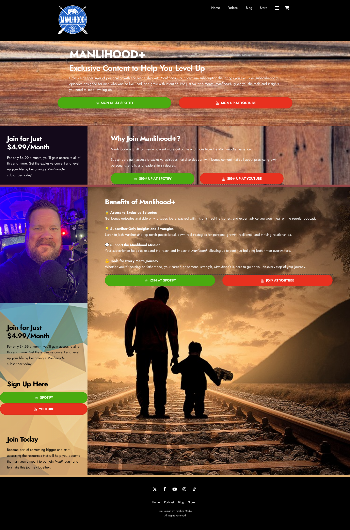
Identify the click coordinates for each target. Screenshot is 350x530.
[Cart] (287, 8)
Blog (249, 7)
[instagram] (184, 488)
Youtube (46, 409)
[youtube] (175, 488)
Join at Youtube (280, 280)
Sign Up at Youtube (238, 102)
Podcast (232, 7)
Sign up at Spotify (117, 102)
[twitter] (155, 488)
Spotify (46, 397)
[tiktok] (194, 488)
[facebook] (165, 488)
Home (215, 7)
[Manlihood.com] (73, 33)
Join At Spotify (162, 280)
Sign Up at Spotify (155, 178)
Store (263, 7)
